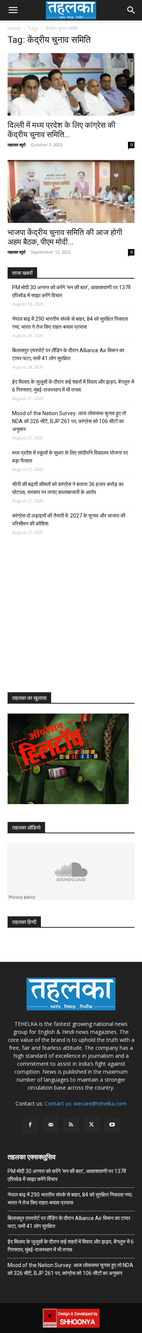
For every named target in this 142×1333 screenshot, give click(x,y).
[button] (13, 10)
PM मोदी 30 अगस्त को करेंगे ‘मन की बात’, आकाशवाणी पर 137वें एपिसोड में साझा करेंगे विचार (71, 291)
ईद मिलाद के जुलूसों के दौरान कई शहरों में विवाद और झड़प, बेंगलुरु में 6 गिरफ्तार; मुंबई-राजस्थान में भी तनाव (73, 386)
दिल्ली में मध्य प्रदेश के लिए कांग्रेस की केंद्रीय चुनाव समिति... (61, 130)
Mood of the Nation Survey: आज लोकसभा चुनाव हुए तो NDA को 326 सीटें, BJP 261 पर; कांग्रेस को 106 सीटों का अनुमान (69, 421)
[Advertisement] (64, 620)
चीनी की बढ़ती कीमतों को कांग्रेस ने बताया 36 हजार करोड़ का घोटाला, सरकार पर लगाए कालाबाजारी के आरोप (67, 488)
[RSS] (71, 1124)
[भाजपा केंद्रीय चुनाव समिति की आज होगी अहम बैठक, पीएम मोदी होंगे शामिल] (71, 191)
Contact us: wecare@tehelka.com (85, 1103)
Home (14, 28)
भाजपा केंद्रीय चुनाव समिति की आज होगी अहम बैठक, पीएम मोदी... (65, 237)
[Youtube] (112, 1124)
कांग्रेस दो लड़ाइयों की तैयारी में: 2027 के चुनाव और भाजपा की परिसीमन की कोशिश (68, 520)
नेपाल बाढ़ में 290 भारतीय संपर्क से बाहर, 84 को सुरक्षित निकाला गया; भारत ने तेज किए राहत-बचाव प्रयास (70, 323)
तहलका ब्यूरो (16, 144)
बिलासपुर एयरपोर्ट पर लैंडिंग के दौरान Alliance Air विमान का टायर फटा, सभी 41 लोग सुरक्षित (68, 354)
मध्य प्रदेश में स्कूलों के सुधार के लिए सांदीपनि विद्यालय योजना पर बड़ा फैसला (70, 457)
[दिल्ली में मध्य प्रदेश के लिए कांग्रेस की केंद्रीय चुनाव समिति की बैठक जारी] (71, 84)
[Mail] (50, 1124)
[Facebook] (30, 1124)
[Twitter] (91, 1124)
